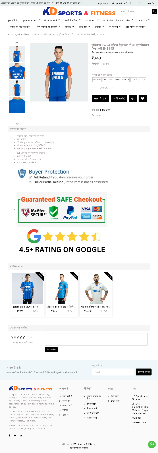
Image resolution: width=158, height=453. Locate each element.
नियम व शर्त (92, 408)
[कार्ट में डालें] (16, 299)
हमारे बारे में (67, 396)
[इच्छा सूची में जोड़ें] (143, 98)
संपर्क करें (66, 400)
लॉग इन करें (117, 3)
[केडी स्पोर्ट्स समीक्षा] (63, 209)
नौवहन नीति (92, 417)
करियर (65, 410)
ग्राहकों (65, 414)
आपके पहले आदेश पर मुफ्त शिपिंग (15, 3)
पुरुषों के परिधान (22, 34)
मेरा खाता (115, 396)
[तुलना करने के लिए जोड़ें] (31, 299)
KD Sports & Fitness (84, 444)
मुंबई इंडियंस (13, 20)
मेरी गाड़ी (128, 3)
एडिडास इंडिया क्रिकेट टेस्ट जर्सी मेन (97, 306)
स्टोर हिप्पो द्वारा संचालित (79, 448)
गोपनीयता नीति (93, 413)
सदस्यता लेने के (144, 371)
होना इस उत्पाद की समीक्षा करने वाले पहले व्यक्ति (112, 52)
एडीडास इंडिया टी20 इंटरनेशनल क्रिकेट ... (32, 306)
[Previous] (17, 42)
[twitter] (15, 435)
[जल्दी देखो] (38, 299)
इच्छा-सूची (115, 400)
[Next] (17, 123)
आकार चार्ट (67, 405)
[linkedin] (21, 435)
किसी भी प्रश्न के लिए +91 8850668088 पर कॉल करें (56, 3)
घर (9, 34)
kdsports (105, 109)
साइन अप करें (104, 3)
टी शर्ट (37, 34)
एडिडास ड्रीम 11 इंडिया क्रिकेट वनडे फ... (65, 306)
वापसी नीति (91, 403)
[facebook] (9, 435)
